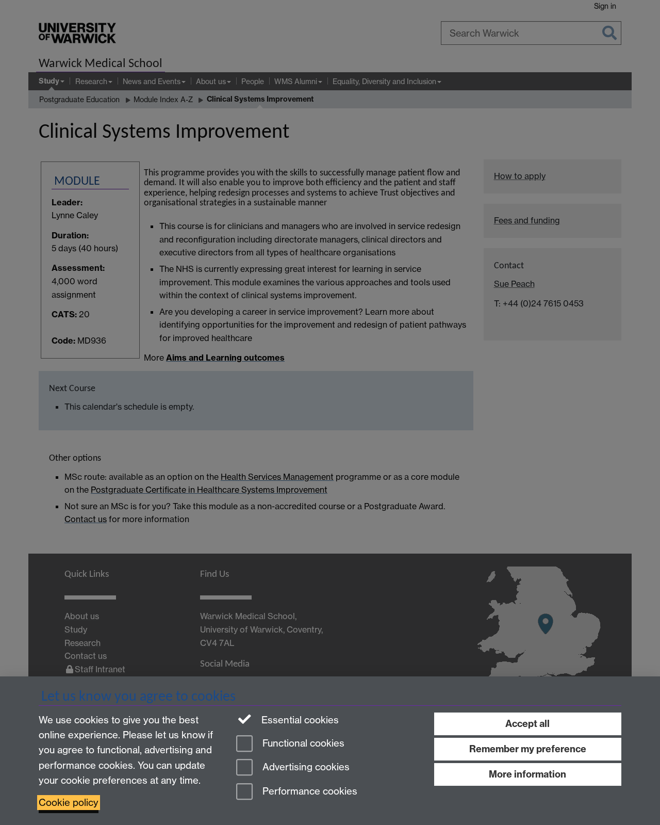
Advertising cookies (305, 767)
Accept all (527, 724)
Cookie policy (68, 802)
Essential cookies (299, 720)
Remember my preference (527, 749)
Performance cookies (308, 792)
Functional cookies (302, 743)
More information (527, 774)
